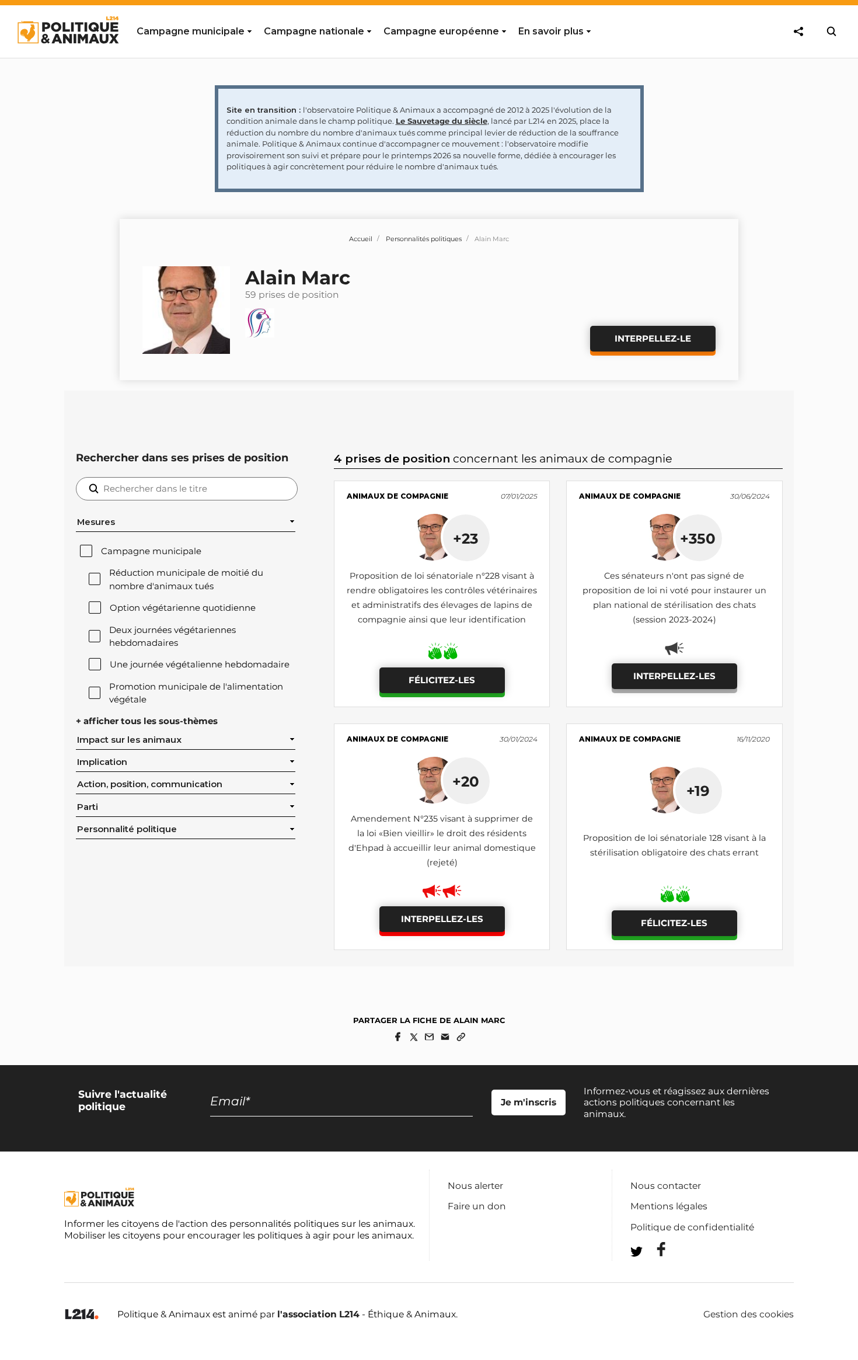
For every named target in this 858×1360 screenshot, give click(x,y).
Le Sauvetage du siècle (441, 121)
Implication (102, 762)
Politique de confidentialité (692, 1227)
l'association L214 (318, 1314)
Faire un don (477, 1206)
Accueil (360, 239)
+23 (465, 538)
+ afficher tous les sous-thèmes (147, 721)
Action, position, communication (149, 784)
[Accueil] (67, 54)
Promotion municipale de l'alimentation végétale (196, 693)
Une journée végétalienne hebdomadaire (200, 664)
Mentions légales (668, 1206)
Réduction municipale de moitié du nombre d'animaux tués (186, 579)
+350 (698, 538)
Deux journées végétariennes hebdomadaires (172, 636)
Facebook (653, 1249)
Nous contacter (665, 1185)
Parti (87, 807)
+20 (465, 781)
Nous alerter (475, 1185)
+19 (698, 790)
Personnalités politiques (424, 239)
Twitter (653, 1272)
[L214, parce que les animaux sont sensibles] (81, 1314)
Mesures (96, 522)
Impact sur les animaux (129, 740)
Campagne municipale (151, 551)
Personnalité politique (127, 829)
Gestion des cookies (748, 1314)
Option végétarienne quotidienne (183, 608)
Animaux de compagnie (397, 496)
